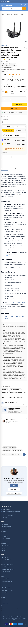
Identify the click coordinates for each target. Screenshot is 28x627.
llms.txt (3, 597)
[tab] (8, 130)
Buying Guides (5, 541)
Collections (9, 14)
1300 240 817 (15, 489)
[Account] (21, 5)
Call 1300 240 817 (6, 559)
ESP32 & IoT (5, 536)
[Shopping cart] (25, 5)
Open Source (5, 543)
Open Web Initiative (7, 587)
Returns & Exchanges (7, 581)
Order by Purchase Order (8, 569)
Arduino (4, 531)
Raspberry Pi (5, 529)
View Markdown (17, 157)
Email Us (15, 485)
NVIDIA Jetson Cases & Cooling (9, 65)
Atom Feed (4, 592)
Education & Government (8, 564)
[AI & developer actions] (25, 48)
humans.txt (4, 599)
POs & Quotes (5, 566)
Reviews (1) (14, 168)
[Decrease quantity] (2, 104)
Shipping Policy (5, 578)
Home (2, 14)
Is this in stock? (6, 450)
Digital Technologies (7, 526)
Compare (5, 119)
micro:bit (4, 533)
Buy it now (14, 108)
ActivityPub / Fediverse (7, 590)
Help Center (5, 557)
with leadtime (12, 100)
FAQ (3, 576)
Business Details (6, 571)
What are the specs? (17, 450)
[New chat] (22, 421)
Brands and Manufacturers (8, 69)
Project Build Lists (6, 538)
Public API (4, 595)
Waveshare (4, 71)
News (3, 550)
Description (4, 168)
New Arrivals (12, 63)
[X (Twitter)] (2, 606)
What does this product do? (9, 447)
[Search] (24, 8)
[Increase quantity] (9, 104)
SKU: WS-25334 (5, 61)
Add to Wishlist (7, 117)
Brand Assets (5, 574)
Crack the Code (6, 545)
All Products (4, 63)
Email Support (5, 562)
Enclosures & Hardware (7, 67)
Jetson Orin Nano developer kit (16, 302)
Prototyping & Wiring (19, 14)
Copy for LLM (7, 157)
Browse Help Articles (14, 493)
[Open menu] (2, 5)
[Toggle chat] (24, 421)
